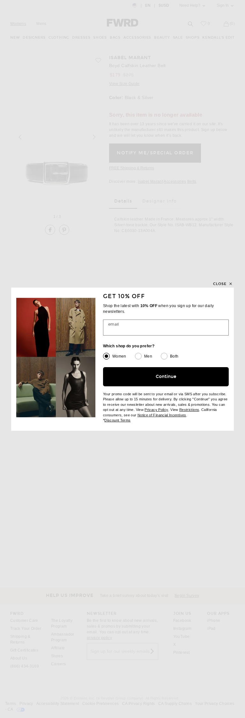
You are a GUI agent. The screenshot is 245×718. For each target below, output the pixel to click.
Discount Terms (117, 420)
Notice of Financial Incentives (161, 415)
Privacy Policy (156, 410)
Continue (166, 376)
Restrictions (189, 410)
